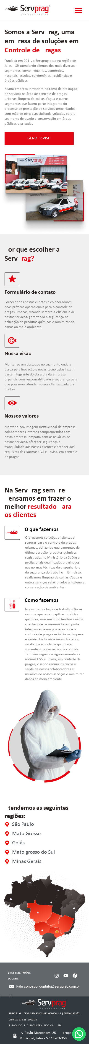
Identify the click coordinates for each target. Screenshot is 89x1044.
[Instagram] (56, 975)
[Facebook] (74, 975)
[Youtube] (65, 975)
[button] (79, 11)
